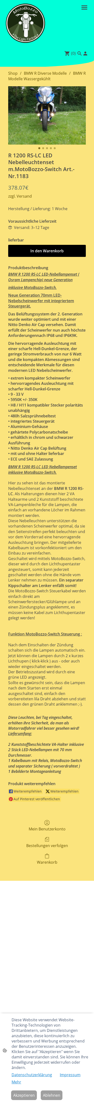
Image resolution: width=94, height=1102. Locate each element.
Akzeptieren (24, 1095)
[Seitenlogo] (25, 23)
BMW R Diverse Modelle (45, 73)
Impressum (70, 1074)
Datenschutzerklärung (32, 1074)
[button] (79, 53)
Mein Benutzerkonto (47, 828)
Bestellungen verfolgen (47, 845)
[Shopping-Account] (85, 53)
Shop (13, 73)
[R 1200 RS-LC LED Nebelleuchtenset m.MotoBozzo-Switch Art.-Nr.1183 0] (47, 115)
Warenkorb (47, 862)
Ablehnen (51, 1095)
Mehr (16, 1082)
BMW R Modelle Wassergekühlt (47, 76)
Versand (24, 196)
